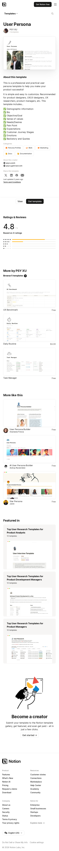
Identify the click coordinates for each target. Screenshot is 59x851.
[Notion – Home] (4, 4)
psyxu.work (10, 163)
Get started (29, 735)
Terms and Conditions (12, 182)
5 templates (14, 32)
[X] (5, 175)
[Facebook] (17, 175)
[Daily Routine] (29, 327)
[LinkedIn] (11, 175)
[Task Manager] (29, 361)
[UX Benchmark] (29, 293)
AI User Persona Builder (21, 465)
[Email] (22, 175)
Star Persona (16, 501)
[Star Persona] (29, 485)
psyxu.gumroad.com (14, 166)
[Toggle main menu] (55, 4)
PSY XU (13, 29)
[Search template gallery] (52, 13)
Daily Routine (9, 343)
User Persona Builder (20, 429)
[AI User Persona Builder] (29, 449)
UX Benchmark (10, 309)
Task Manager (10, 378)
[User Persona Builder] (29, 413)
